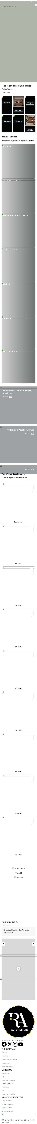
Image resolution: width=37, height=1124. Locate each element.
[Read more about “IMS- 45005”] (31, 736)
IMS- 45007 (18, 855)
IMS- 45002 (18, 647)
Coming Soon (18, 522)
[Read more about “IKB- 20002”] (31, 527)
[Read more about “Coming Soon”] (31, 486)
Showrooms (5, 1056)
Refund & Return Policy (9, 1059)
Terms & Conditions (8, 1067)
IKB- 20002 (18, 563)
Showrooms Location (8, 1080)
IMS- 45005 (18, 771)
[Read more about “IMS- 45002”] (31, 611)
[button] (4, 868)
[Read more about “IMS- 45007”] (31, 819)
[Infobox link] (18, 161)
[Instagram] (15, 1044)
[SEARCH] (36, 5)
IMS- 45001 (18, 605)
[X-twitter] (9, 1044)
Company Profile (7, 1100)
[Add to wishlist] (31, 490)
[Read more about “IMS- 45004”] (31, 694)
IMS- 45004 (18, 730)
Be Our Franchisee (8, 1104)
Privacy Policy (6, 1063)
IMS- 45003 (18, 688)
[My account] (34, 2)
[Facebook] (4, 1044)
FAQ (3, 1077)
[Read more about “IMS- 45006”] (31, 777)
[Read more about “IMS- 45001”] (31, 569)
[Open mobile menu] (2, 2)
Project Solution (7, 1108)
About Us (5, 1052)
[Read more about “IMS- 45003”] (31, 652)
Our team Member (8, 1111)
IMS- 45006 (18, 813)
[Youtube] (20, 1044)
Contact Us (5, 1073)
